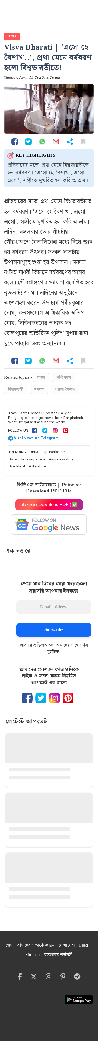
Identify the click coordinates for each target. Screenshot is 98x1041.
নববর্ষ (39, 390)
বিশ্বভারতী (15, 390)
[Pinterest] (65, 430)
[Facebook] (34, 430)
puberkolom (55, 452)
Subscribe (53, 629)
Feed (83, 945)
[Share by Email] (56, 141)
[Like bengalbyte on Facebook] (27, 698)
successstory (62, 459)
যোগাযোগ (67, 945)
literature (39, 466)
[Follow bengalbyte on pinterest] (68, 698)
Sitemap (32, 954)
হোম (9, 945)
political (18, 466)
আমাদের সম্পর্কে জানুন (35, 945)
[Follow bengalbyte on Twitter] (40, 698)
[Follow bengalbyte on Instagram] (54, 698)
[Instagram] (55, 430)
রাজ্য (12, 36)
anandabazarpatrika (28, 459)
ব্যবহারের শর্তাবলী (58, 954)
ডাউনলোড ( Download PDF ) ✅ (49, 504)
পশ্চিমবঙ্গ (63, 378)
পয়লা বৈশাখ (65, 390)
